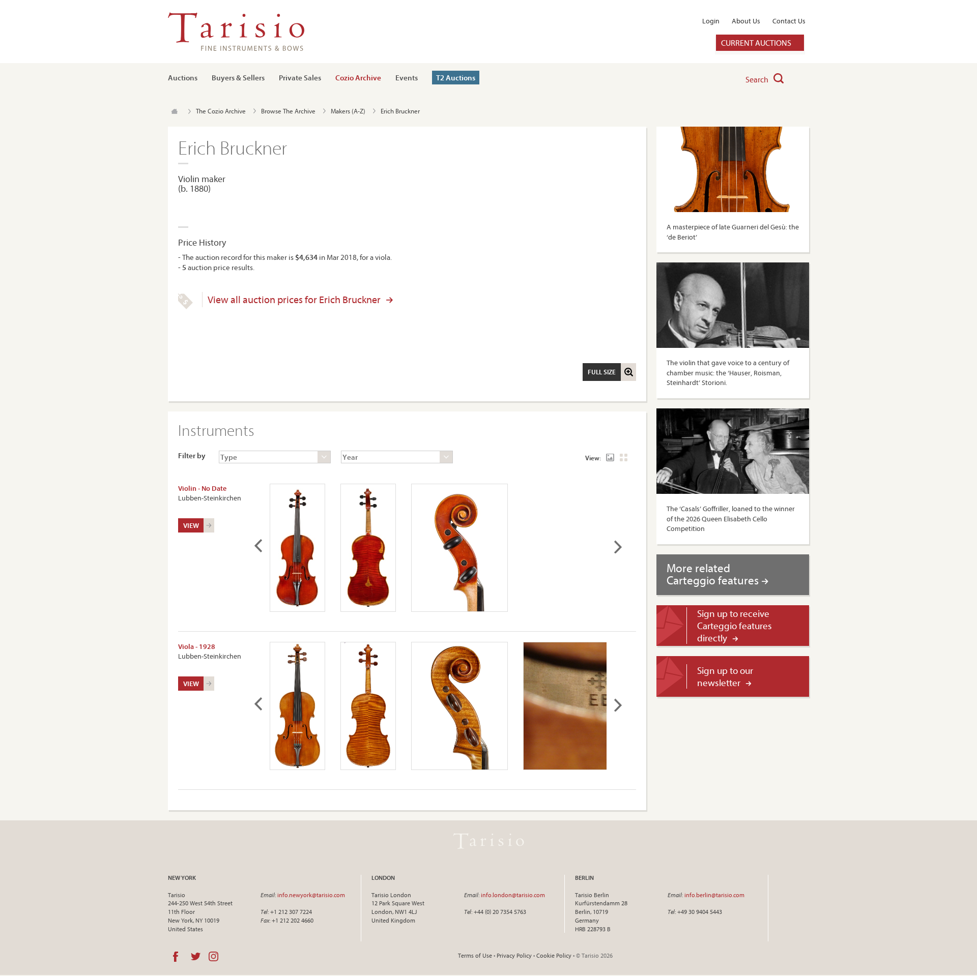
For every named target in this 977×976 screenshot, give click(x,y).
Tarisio (488, 841)
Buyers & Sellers (238, 77)
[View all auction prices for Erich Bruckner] (185, 306)
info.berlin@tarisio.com (714, 895)
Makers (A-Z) (348, 111)
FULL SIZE (602, 372)
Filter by (192, 455)
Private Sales (300, 77)
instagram (213, 957)
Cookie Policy (553, 955)
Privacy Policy (514, 955)
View (191, 525)
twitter (195, 957)
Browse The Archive (288, 111)
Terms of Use (475, 955)
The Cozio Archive (221, 111)
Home (174, 111)
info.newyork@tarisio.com (311, 895)
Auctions (182, 77)
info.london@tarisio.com (513, 895)
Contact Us (789, 20)
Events (406, 77)
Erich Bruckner (400, 111)
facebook (175, 957)
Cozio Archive (358, 77)
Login (711, 20)
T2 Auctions (455, 77)
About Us (746, 20)
